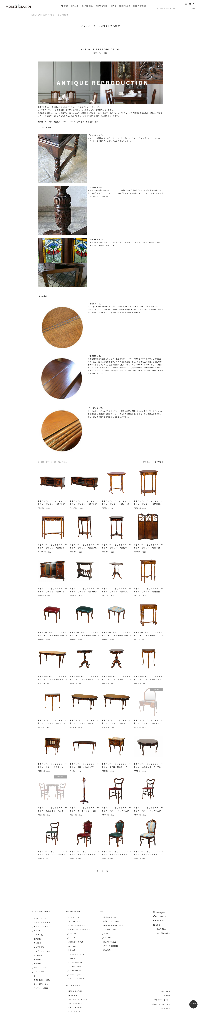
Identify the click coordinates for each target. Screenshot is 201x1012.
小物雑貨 (37, 964)
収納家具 (37, 939)
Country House (76, 962)
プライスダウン (40, 918)
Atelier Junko (75, 966)
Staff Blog (161, 929)
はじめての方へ (109, 917)
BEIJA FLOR (74, 917)
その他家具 (38, 955)
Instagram (161, 913)
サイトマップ (165, 1008)
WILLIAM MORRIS (77, 979)
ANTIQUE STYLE (76, 1003)
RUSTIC (72, 938)
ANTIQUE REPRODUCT (79, 999)
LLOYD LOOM (75, 971)
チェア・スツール (41, 927)
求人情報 (107, 950)
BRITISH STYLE (76, 1007)
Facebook (161, 917)
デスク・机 (38, 935)
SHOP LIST (124, 6)
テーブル (37, 931)
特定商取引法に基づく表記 (160, 1004)
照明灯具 (37, 959)
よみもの (107, 934)
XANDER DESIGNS (77, 954)
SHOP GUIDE (139, 6)
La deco (72, 934)
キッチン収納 (39, 947)
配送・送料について (111, 921)
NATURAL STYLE (76, 995)
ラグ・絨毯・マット (42, 984)
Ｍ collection (74, 921)
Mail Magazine (163, 933)
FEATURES (101, 6)
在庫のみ (146, 462)
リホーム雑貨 (39, 972)
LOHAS (72, 950)
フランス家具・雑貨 (42, 980)
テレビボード (39, 943)
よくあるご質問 (109, 929)
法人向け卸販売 (109, 942)
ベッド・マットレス (42, 951)
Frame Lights (75, 975)
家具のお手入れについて (113, 925)
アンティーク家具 (41, 988)
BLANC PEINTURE (77, 925)
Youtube (161, 921)
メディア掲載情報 (110, 946)
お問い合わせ (165, 991)
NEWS (113, 6)
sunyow (72, 958)
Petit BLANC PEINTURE (79, 929)
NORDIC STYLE (76, 991)
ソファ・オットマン (42, 922)
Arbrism (72, 946)
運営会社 (167, 996)
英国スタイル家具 (76, 942)
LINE (158, 925)
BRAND (75, 6)
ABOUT (65, 6)
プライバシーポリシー (162, 1000)
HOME (33, 15)
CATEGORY (87, 6)
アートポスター (40, 968)
